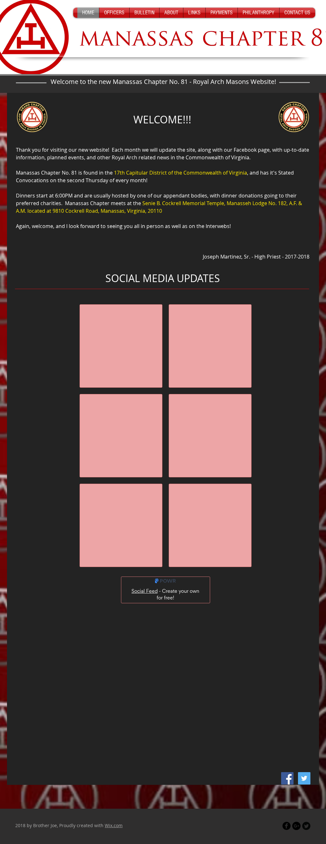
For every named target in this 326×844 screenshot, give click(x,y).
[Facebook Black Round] (286, 826)
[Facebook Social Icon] (287, 778)
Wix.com (114, 825)
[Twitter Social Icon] (304, 778)
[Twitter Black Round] (306, 826)
